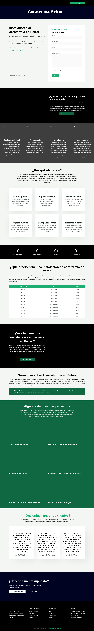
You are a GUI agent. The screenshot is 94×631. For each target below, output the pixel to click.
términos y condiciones (77, 70)
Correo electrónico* (56, 41)
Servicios (51, 611)
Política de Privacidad (34, 611)
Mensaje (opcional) (56, 53)
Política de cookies (33, 615)
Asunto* (53, 47)
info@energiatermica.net (76, 617)
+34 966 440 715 (17, 51)
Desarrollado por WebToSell (55, 628)
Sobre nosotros (52, 615)
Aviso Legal (31, 613)
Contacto (31, 617)
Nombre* (54, 35)
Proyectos (51, 613)
